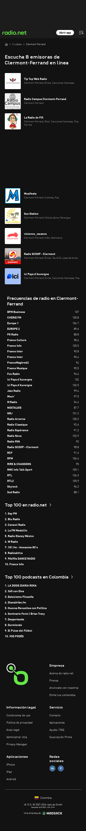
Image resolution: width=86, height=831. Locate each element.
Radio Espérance (17, 430)
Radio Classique (17, 424)
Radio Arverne (16, 419)
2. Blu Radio (12, 519)
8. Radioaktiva (14, 553)
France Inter (15, 351)
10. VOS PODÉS (14, 636)
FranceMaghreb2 (18, 362)
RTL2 (10, 481)
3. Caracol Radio (15, 525)
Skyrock (12, 486)
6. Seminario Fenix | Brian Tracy (25, 613)
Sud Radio (13, 492)
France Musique (17, 368)
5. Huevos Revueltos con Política (26, 608)
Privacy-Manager (16, 744)
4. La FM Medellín (16, 530)
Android (11, 779)
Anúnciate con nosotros (63, 688)
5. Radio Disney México (19, 536)
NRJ (9, 413)
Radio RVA (13, 441)
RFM (10, 458)
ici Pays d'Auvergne (19, 379)
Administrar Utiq (16, 737)
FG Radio (12, 334)
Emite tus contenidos (62, 695)
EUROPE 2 (13, 329)
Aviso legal (12, 730)
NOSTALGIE (14, 407)
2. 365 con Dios (14, 591)
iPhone (10, 764)
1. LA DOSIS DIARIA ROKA (21, 585)
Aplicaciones (57, 722)
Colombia (45, 798)
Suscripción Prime (60, 737)
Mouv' (11, 396)
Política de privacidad (19, 722)
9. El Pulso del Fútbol (18, 630)
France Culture (16, 340)
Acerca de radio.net (61, 673)
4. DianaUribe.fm (15, 602)
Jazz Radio (14, 391)
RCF (9, 453)
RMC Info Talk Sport (19, 469)
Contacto (54, 715)
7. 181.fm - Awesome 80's (21, 547)
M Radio (12, 402)
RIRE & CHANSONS (19, 464)
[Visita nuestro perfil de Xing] (60, 768)
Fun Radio (13, 374)
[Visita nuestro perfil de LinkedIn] (52, 768)
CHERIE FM (14, 317)
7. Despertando (14, 619)
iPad (9, 772)
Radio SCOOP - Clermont (22, 447)
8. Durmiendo (13, 625)
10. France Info (14, 564)
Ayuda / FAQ (56, 730)
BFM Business (16, 312)
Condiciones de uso (18, 715)
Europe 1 (13, 323)
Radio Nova (14, 436)
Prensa (53, 680)
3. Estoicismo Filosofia (19, 597)
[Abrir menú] (81, 32)
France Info (14, 345)
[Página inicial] (6, 44)
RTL (9, 475)
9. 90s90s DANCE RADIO (20, 558)
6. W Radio (11, 541)
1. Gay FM (11, 513)
